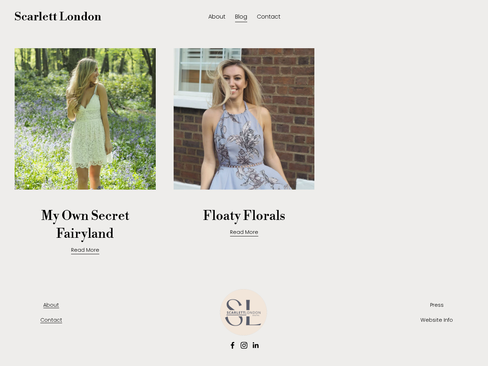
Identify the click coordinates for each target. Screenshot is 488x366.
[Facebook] (232, 345)
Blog (241, 16)
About (216, 16)
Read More (85, 250)
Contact (268, 16)
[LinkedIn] (255, 345)
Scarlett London (58, 17)
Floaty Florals (244, 216)
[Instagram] (244, 345)
